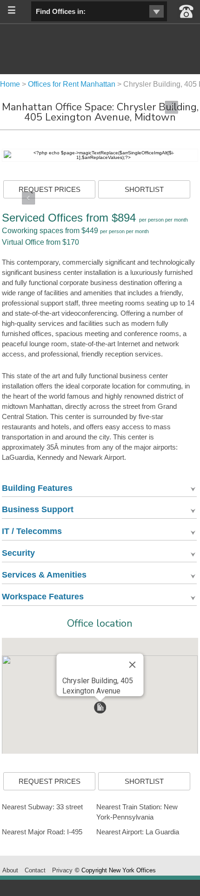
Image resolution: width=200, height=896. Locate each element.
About (10, 870)
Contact (35, 870)
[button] (100, 707)
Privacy (62, 870)
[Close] (132, 665)
